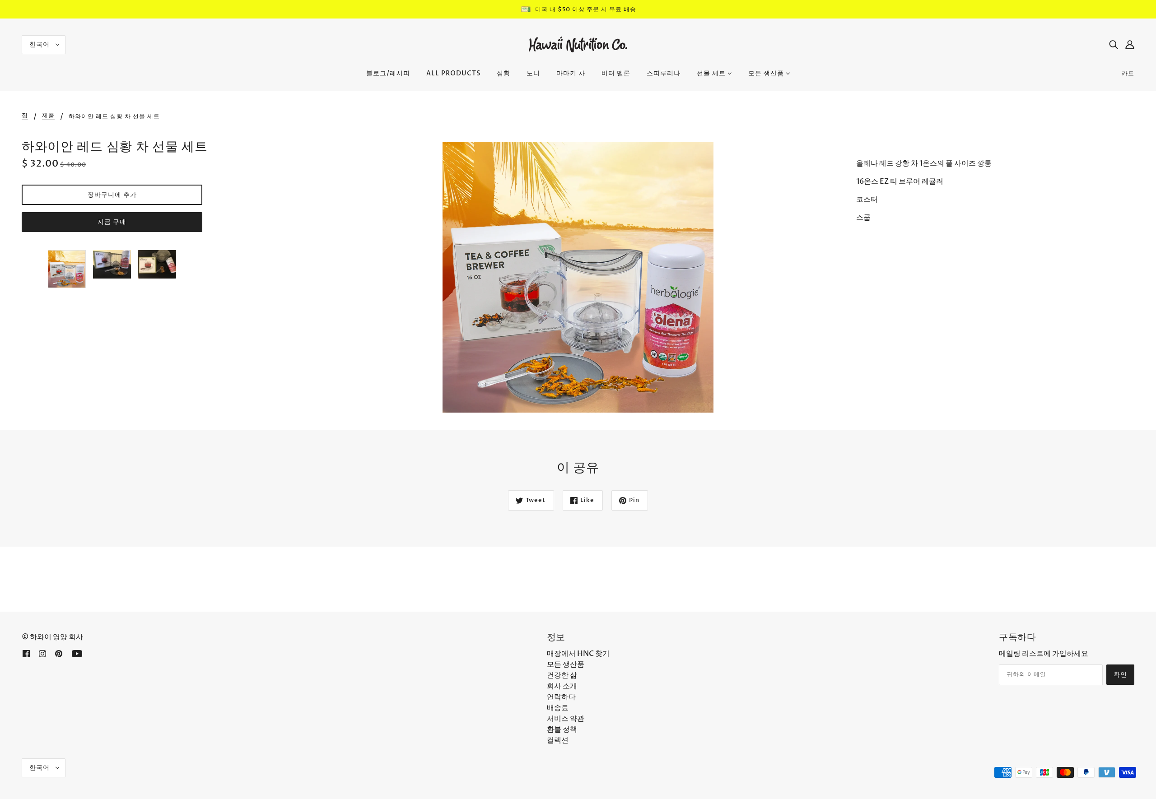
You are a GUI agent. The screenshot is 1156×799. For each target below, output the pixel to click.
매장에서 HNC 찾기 (578, 654)
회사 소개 (562, 686)
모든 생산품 (565, 664)
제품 (48, 116)
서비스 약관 (565, 719)
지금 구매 (112, 222)
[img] (1113, 45)
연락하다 (561, 697)
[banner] (578, 44)
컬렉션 (558, 740)
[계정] (1130, 45)
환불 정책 (562, 729)
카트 (1128, 74)
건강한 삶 (562, 675)
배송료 (558, 708)
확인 (1120, 674)
